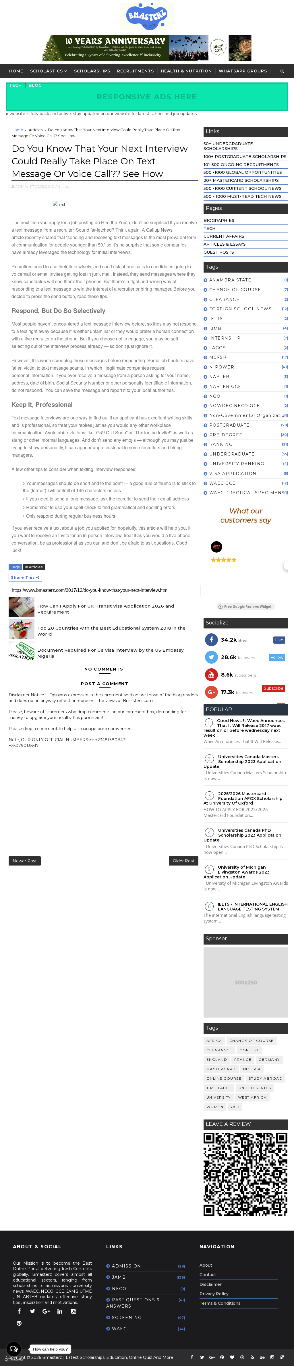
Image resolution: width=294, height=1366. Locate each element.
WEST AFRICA (252, 1097)
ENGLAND (216, 1059)
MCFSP (218, 357)
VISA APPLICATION (233, 473)
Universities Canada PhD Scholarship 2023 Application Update (242, 835)
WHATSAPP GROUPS (243, 71)
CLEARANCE (224, 299)
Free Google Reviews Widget (248, 607)
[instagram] (73, 1311)
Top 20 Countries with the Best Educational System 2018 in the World (111, 631)
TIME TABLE (218, 1088)
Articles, (62, 186)
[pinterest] (19, 1323)
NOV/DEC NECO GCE (234, 405)
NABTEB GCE (225, 386)
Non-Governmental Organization (248, 415)
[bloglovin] (232, 1357)
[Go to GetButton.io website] (14, 1360)
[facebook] (19, 1311)
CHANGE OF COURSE (235, 289)
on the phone (64, 338)
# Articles (33, 567)
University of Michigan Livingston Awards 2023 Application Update (237, 872)
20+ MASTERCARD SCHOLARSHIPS (241, 180)
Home (16, 71)
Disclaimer (211, 1284)
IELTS (216, 318)
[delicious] (282, 1357)
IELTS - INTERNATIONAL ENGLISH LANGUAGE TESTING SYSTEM (253, 907)
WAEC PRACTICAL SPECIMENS (247, 492)
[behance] (262, 1357)
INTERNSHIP (225, 338)
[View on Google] (216, 547)
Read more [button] (223, 587)
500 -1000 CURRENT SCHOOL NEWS (243, 188)
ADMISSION (126, 1266)
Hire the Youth (115, 222)
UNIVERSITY (218, 1097)
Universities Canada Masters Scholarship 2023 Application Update (242, 761)
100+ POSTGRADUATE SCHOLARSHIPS (245, 156)
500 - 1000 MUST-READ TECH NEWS (243, 196)
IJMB (215, 328)
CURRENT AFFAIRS (224, 236)
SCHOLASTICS (46, 71)
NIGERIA (252, 1069)
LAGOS (217, 347)
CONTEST (249, 1050)
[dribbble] (242, 1357)
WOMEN (215, 1107)
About (206, 1265)
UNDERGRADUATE (232, 454)
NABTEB (219, 376)
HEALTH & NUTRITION (186, 71)
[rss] (252, 1357)
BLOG (35, 85)
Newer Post (25, 861)
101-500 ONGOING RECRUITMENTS (241, 164)
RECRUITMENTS (135, 71)
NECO (119, 1288)
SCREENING (127, 1317)
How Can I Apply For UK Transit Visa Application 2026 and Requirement (105, 609)
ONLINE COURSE (224, 1078)
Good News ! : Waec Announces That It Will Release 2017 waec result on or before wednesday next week (244, 728)
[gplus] (46, 1311)
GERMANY (269, 1059)
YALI (235, 1107)
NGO (215, 396)
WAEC (119, 1328)
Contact (208, 1274)
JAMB (119, 1277)
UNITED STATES (255, 1088)
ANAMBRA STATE (230, 280)
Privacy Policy (214, 1293)
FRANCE (243, 1059)
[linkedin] (60, 1311)
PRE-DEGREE (226, 434)
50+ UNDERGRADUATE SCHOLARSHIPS (228, 146)
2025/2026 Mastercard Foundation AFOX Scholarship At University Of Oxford (243, 798)
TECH (15, 85)
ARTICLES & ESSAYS (225, 244)
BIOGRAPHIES (219, 220)
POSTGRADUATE (229, 425)
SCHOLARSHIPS (92, 71)
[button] (203, 565)
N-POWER (222, 367)
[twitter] (33, 1311)
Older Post (183, 861)
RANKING (221, 444)
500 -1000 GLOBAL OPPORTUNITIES (243, 172)
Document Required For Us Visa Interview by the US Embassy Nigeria (110, 653)
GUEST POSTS (219, 252)
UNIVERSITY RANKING (236, 463)
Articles (35, 129)
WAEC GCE (222, 483)
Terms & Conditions (220, 1303)
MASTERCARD (221, 1069)
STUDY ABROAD (266, 1078)
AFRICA (214, 1040)
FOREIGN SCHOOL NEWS (240, 309)
